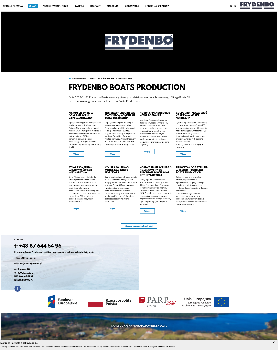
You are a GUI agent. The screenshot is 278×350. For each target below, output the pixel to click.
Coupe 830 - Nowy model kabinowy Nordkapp (117, 170)
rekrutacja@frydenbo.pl (150, 325)
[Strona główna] (257, 6)
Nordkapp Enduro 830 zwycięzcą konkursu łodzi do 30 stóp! (120, 115)
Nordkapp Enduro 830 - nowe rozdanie (156, 114)
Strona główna (79, 78)
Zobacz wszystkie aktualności (139, 226)
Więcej (76, 154)
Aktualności (100, 78)
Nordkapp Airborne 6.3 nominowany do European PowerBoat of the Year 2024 (156, 171)
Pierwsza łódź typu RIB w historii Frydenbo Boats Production (192, 170)
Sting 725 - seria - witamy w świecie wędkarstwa (80, 170)
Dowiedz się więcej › (166, 347)
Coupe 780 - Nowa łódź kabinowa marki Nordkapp (191, 115)
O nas (90, 78)
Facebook (17, 288)
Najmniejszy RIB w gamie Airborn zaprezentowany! (81, 115)
